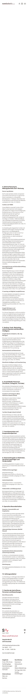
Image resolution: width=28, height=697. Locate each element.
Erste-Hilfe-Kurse (7, 662)
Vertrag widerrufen (20, 670)
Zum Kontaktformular (8, 653)
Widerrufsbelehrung (20, 668)
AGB (16, 666)
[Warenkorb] (22, 4)
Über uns (4, 676)
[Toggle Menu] (25, 4)
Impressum (18, 662)
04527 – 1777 (8, 647)
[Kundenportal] (19, 4)
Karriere (4, 678)
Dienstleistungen (7, 666)
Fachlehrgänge (6, 664)
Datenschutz (18, 664)
